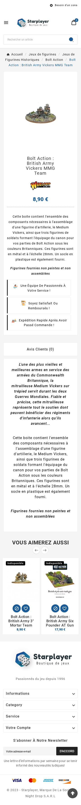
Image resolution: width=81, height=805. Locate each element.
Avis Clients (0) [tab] (40, 349)
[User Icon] (65, 22)
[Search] (71, 39)
